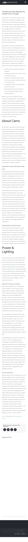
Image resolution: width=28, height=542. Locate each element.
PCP (3, 416)
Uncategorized (17, 416)
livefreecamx (13, 269)
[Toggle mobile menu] (25, 2)
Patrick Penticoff (20, 530)
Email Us (24, 534)
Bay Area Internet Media (20, 532)
